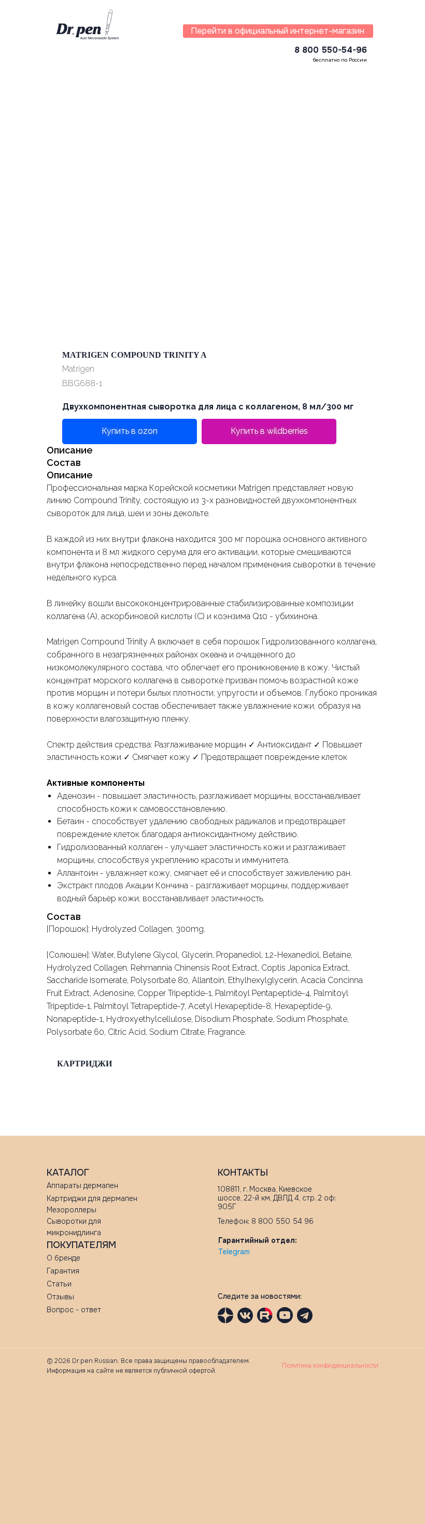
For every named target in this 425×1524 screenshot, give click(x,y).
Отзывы (60, 1296)
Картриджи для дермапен (92, 1198)
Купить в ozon (130, 431)
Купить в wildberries (269, 431)
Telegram (234, 1251)
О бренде (63, 1258)
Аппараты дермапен (82, 1185)
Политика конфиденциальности (330, 1365)
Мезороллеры (71, 1209)
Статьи (59, 1283)
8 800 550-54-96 (330, 50)
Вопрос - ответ (74, 1309)
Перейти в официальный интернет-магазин (277, 30)
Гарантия (63, 1271)
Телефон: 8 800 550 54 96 (266, 1221)
